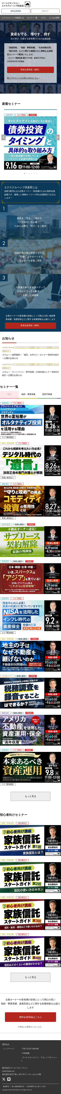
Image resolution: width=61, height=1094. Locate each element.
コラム (43, 18)
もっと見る (30, 796)
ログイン (45, 11)
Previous (3, 137)
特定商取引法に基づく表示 (36, 1086)
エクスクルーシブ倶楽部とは (13, 18)
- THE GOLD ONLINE (30, 1049)
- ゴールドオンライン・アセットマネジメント (39, 1059)
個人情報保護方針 (18, 1086)
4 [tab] (31, 173)
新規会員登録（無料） (30, 70)
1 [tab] (24, 173)
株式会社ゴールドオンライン (15, 1068)
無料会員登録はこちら (30, 1017)
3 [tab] (29, 173)
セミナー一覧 (32, 18)
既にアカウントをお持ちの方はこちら (22, 78)
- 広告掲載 (25, 1053)
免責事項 (6, 1086)
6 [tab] (36, 173)
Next (57, 137)
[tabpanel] (30, 139)
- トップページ (8, 1049)
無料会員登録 (16, 11)
